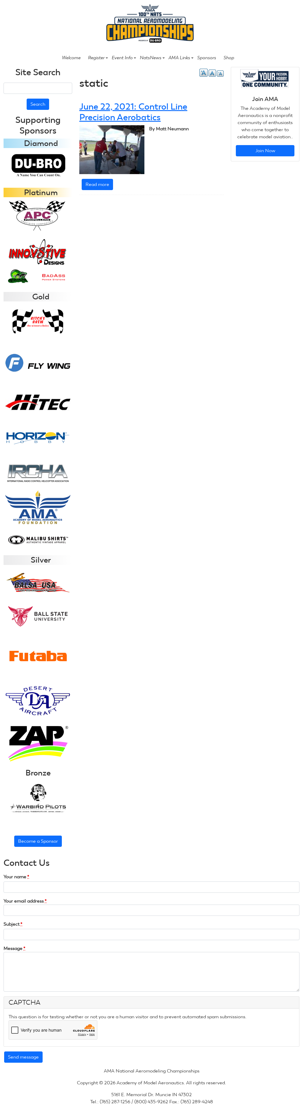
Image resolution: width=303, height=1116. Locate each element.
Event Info (122, 57)
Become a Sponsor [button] (38, 841)
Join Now (265, 150)
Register (96, 57)
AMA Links (179, 57)
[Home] (149, 24)
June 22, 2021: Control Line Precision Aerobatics (133, 112)
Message (14, 948)
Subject (13, 924)
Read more (99, 186)
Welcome (71, 57)
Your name (16, 876)
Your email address (25, 901)
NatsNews (150, 57)
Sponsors (206, 57)
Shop (228, 57)
